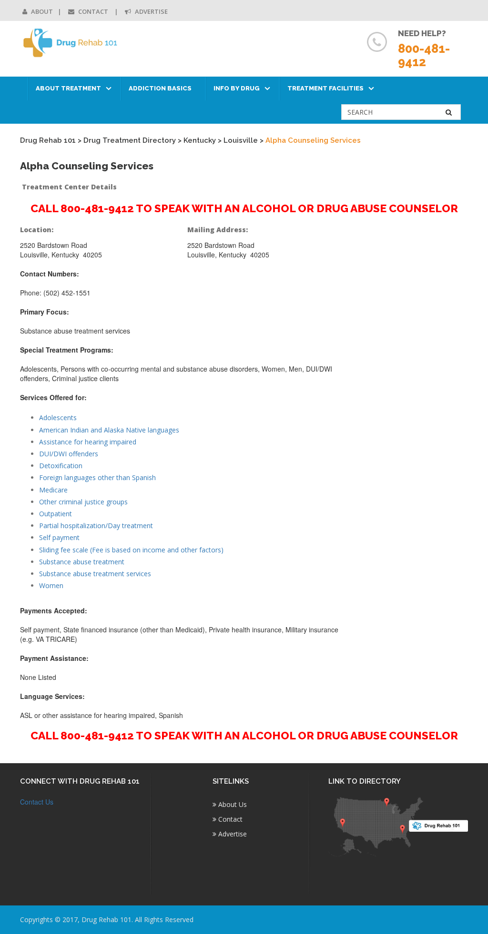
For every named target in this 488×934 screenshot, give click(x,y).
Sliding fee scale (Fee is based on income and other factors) (131, 549)
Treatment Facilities (325, 88)
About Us (231, 804)
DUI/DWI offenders (68, 453)
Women (51, 585)
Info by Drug (237, 88)
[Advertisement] (417, 366)
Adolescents (58, 417)
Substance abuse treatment (81, 561)
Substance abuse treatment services (95, 573)
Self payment (59, 537)
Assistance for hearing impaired (87, 441)
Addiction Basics (160, 88)
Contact (93, 11)
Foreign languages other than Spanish (97, 477)
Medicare (53, 489)
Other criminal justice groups (83, 501)
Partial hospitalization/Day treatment (96, 525)
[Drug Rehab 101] (71, 43)
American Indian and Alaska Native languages (109, 429)
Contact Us (36, 801)
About (41, 11)
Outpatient (55, 513)
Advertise (150, 11)
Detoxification (60, 465)
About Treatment (68, 88)
